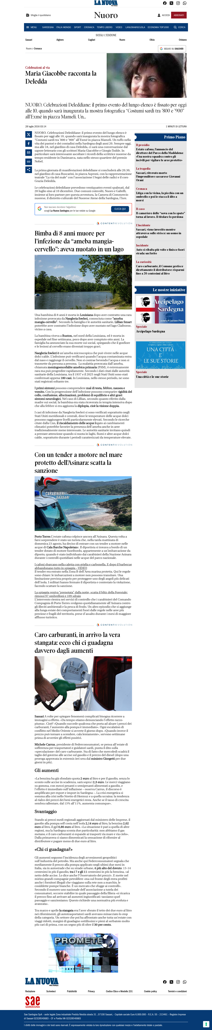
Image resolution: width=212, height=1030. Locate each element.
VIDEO (119, 27)
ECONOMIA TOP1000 (158, 27)
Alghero (60, 40)
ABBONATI (179, 15)
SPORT (77, 27)
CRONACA (89, 27)
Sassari (28, 40)
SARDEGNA (48, 27)
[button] (83, 953)
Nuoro (122, 40)
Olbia (152, 40)
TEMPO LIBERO (104, 27)
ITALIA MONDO (63, 27)
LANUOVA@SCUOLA (135, 27)
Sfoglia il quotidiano (41, 15)
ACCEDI (166, 15)
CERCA (181, 27)
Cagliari (91, 40)
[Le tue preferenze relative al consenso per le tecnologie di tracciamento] (206, 1024)
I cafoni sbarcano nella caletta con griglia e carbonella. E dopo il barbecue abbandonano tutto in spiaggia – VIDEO (83, 566)
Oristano (183, 40)
